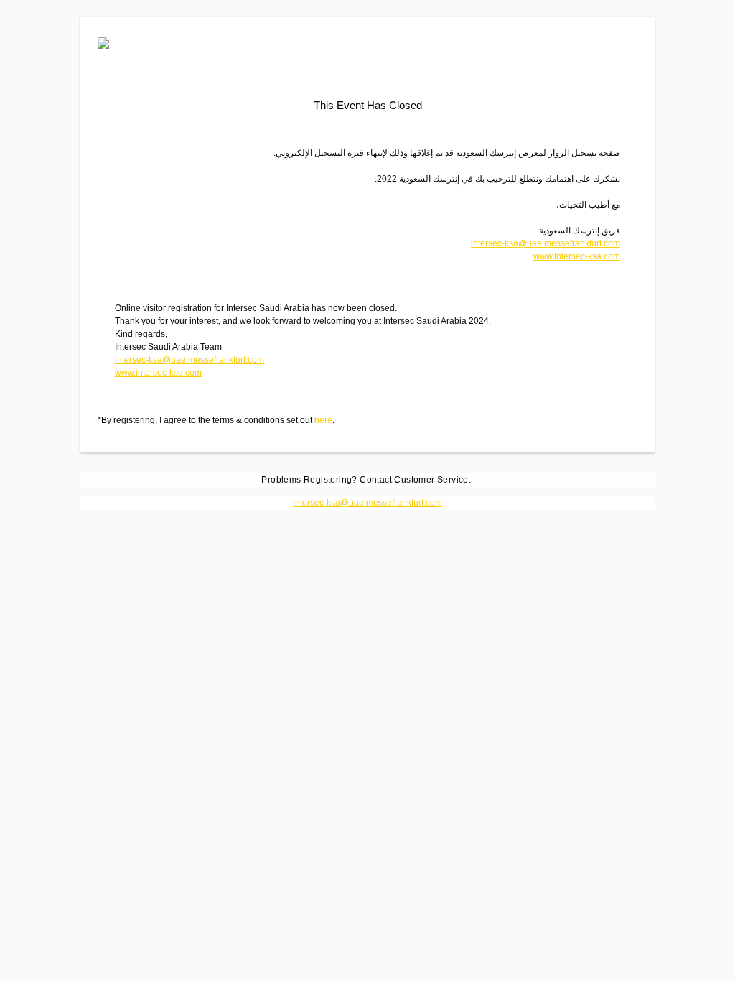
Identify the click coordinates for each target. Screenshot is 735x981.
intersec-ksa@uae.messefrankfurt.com (545, 243)
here (323, 420)
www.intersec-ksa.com (576, 256)
